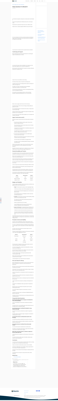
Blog (15, 4)
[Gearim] (13, 1)
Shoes (17, 4)
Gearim (15, 0)
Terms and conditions (26, 392)
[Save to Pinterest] (0, 201)
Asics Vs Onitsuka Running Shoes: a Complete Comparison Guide (20, 359)
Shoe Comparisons (21, 4)
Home (13, 4)
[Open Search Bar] (45, 1)
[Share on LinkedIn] (0, 202)
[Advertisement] (23, 14)
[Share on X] (0, 200)
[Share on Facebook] (0, 198)
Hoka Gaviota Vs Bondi (15, 360)
